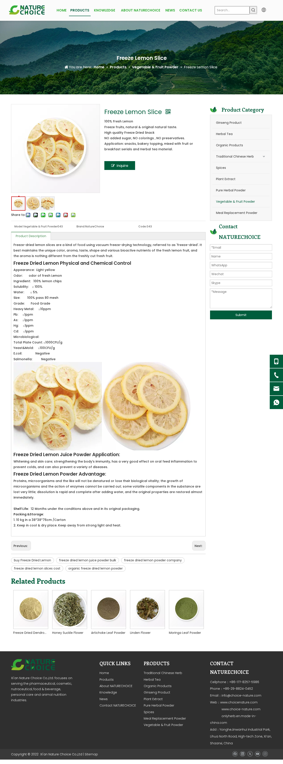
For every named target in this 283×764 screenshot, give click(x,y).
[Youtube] (257, 754)
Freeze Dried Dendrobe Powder (30, 633)
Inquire (122, 165)
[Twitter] (250, 754)
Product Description (31, 236)
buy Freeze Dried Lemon (32, 560)
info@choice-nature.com (241, 695)
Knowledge (108, 692)
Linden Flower (140, 633)
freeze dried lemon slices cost (37, 568)
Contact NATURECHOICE (117, 705)
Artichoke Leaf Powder (108, 633)
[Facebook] (235, 754)
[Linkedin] (242, 754)
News (103, 699)
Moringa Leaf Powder (185, 633)
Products (106, 679)
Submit (241, 315)
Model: (18, 226)
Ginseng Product (229, 122)
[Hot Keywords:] (253, 9)
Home (104, 673)
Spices (221, 168)
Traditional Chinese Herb (235, 156)
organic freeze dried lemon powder (95, 568)
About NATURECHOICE (115, 686)
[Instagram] (265, 754)
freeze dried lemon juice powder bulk (87, 560)
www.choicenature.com (239, 702)
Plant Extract (225, 179)
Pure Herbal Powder (231, 190)
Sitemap (91, 754)
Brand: (80, 226)
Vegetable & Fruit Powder (235, 201)
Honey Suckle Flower (67, 633)
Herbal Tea (224, 134)
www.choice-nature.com (240, 709)
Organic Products (229, 145)
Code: (142, 226)
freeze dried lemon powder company (153, 560)
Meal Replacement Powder (236, 213)
